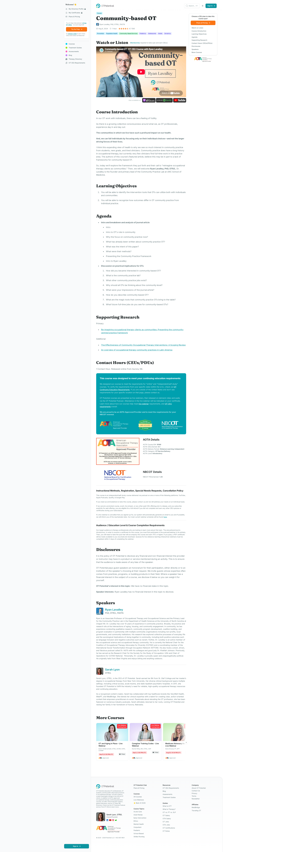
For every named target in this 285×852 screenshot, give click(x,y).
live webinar (144, 404)
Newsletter (196, 799)
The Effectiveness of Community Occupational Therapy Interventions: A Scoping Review (143, 345)
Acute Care (138, 812)
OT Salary (166, 815)
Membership (135, 43)
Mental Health (139, 824)
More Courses (197, 52)
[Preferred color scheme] (202, 6)
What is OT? (167, 806)
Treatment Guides (169, 797)
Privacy (194, 793)
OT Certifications (169, 828)
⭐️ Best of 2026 (140, 803)
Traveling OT (196, 810)
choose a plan (72, 34)
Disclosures (196, 46)
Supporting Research (199, 40)
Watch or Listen (197, 28)
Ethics (136, 821)
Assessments (167, 794)
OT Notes (166, 831)
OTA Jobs (166, 825)
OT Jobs (166, 822)
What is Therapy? (169, 809)
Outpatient (137, 827)
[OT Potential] (105, 6)
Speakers (195, 49)
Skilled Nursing (139, 837)
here (165, 517)
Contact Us (196, 791)
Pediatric (137, 830)
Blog (164, 791)
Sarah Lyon (112, 669)
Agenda (194, 37)
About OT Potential (199, 788)
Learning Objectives (199, 34)
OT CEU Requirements (171, 788)
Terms (194, 796)
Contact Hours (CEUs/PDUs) (202, 43)
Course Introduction (199, 31)
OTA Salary (167, 818)
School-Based (139, 833)
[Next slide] (186, 742)
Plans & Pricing (139, 788)
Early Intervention (140, 818)
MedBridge (196, 807)
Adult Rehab (138, 815)
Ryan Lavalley (114, 609)
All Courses (138, 797)
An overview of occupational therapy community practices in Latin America (136, 350)
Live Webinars (139, 800)
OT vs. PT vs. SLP (169, 812)
